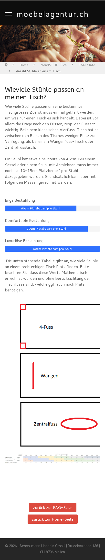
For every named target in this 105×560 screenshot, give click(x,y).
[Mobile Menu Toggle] (8, 14)
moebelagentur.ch (52, 14)
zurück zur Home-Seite (53, 519)
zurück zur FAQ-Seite (52, 507)
